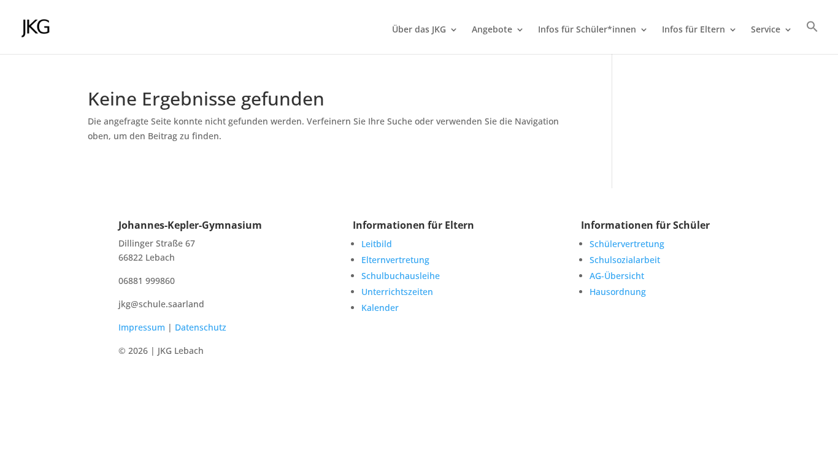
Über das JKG (419, 30)
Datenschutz (200, 327)
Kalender (380, 307)
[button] (812, 37)
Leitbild (376, 244)
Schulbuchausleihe (400, 275)
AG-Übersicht (617, 275)
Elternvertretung (395, 260)
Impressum (141, 327)
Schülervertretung (627, 244)
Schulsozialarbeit (625, 260)
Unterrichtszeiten (397, 291)
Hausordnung (618, 291)
